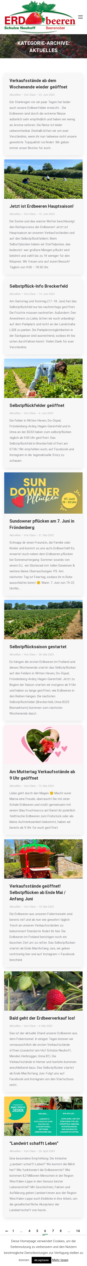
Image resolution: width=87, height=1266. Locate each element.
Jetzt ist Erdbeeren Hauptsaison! (41, 206)
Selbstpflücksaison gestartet (38, 646)
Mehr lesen (60, 1260)
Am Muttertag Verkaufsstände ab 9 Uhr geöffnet (42, 775)
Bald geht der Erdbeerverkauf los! (42, 1018)
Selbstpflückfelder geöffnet (37, 405)
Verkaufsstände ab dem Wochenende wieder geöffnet (38, 84)
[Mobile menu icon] (80, 17)
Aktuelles (15, 94)
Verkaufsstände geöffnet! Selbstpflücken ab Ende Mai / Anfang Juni (37, 892)
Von (29, 94)
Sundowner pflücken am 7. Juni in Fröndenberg (42, 524)
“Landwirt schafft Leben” (34, 1143)
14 (78, 1231)
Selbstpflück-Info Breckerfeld (39, 286)
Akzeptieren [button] (41, 1260)
